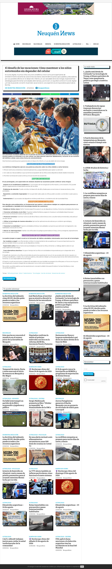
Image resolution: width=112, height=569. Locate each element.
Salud (20, 273)
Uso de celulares (46, 273)
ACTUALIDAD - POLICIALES (37, 435)
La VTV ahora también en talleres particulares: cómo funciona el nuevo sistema (40, 473)
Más (87, 44)
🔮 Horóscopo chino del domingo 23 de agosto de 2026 (66, 473)
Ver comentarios (9, 278)
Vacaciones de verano (58, 273)
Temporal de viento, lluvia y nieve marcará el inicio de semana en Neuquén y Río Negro (14, 372)
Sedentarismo (27, 273)
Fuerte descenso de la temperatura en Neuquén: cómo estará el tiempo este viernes (94, 141)
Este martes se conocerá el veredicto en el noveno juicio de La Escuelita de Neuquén (14, 338)
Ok (82, 566)
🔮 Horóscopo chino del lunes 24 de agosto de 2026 (40, 370)
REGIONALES (26, 44)
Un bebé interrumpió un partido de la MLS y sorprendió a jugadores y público (13, 404)
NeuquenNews (43, 88)
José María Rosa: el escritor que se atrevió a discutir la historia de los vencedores (40, 298)
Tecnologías (36, 273)
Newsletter (88, 362)
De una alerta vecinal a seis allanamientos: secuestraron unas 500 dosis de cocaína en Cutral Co (40, 441)
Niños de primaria (13, 273)
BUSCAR (96, 44)
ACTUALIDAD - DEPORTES (11, 398)
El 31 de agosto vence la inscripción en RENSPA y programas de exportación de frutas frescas (67, 372)
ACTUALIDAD (77, 44)
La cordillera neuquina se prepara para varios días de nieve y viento (67, 439)
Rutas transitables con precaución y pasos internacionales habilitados (38, 508)
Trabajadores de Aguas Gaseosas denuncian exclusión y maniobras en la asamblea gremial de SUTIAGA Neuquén (95, 110)
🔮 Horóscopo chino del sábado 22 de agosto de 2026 (39, 541)
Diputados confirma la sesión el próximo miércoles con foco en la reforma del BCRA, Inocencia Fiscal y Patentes (40, 339)
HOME (18, 44)
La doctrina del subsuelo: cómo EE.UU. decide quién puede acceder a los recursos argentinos (14, 299)
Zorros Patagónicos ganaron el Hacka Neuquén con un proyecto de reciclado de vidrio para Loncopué (67, 405)
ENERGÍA (48, 44)
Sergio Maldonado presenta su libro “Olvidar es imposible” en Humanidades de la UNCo (40, 404)
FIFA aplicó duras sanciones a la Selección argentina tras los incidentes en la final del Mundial (66, 543)
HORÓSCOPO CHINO (35, 367)
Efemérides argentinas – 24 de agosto (13, 506)
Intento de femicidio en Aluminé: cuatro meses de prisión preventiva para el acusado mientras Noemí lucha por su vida (14, 475)
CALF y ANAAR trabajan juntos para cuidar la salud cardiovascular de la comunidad (14, 542)
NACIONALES (38, 44)
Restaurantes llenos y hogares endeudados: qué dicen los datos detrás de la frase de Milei (67, 338)
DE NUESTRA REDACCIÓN (62, 44)
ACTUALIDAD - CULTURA (36, 398)
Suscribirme (88, 373)
